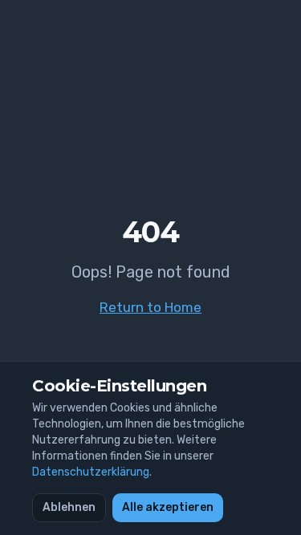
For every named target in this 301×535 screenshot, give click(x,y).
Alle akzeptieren (168, 507)
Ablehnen (69, 507)
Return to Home (150, 307)
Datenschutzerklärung (90, 472)
